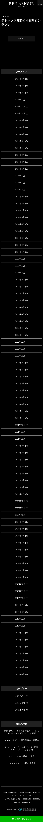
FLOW (14, 796)
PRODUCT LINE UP (10, 792)
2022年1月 (20, 418)
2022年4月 (20, 397)
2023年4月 (20, 314)
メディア (19, 696)
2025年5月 (20, 141)
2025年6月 (20, 134)
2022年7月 (20, 376)
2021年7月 (20, 459)
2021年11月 (20, 432)
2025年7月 (20, 127)
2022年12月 (20, 342)
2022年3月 (20, 404)
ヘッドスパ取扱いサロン (12, 799)
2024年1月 (20, 252)
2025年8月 (20, 120)
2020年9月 (20, 522)
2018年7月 (20, 633)
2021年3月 (20, 487)
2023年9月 (20, 279)
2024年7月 (20, 210)
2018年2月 (20, 653)
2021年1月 (20, 494)
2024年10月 (20, 189)
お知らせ (19, 703)
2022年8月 (20, 369)
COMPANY (27, 799)
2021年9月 (20, 446)
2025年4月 (20, 148)
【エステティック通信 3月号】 (21, 756)
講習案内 (19, 710)
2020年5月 (20, 549)
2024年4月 (20, 231)
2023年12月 (20, 259)
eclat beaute (25, 792)
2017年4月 (20, 674)
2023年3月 (20, 321)
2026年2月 (20, 93)
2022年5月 (20, 390)
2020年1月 (20, 577)
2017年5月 (20, 667)
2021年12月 (20, 425)
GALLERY (16, 802)
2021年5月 (20, 473)
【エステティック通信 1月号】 (21, 763)
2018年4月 (20, 639)
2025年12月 (20, 99)
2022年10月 (20, 356)
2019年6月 (20, 612)
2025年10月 (20, 113)
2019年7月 (20, 605)
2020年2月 (20, 570)
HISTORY (36, 799)
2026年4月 (20, 79)
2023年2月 (20, 328)
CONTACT (26, 802)
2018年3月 (20, 646)
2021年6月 (20, 466)
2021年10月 (20, 439)
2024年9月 (20, 196)
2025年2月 (20, 162)
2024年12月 (20, 176)
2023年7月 (20, 293)
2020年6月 (20, 543)
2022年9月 (20, 363)
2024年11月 (20, 183)
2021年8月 (20, 453)
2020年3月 (20, 563)
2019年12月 (20, 584)
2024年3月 (20, 238)
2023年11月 (20, 266)
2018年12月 (20, 619)
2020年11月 (20, 508)
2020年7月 (20, 536)
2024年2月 (20, 245)
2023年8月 (20, 286)
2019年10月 (20, 598)
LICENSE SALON (25, 796)
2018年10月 (20, 626)
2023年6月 (20, 300)
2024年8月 (20, 203)
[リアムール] (21, 4)
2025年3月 (20, 155)
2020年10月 (20, 515)
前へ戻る (21, 39)
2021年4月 (20, 480)
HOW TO (36, 792)
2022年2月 (20, 411)
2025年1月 (20, 169)
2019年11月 (20, 591)
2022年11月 (20, 349)
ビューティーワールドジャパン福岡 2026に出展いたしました (21, 748)
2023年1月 (20, 335)
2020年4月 (20, 556)
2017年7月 (20, 660)
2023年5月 (20, 307)
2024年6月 (20, 217)
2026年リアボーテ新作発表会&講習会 (21, 740)
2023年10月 (20, 272)
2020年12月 (20, 501)
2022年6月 (20, 383)
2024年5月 (20, 224)
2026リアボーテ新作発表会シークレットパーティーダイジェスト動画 (21, 732)
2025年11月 (20, 106)
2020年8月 (20, 529)
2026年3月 (20, 86)
